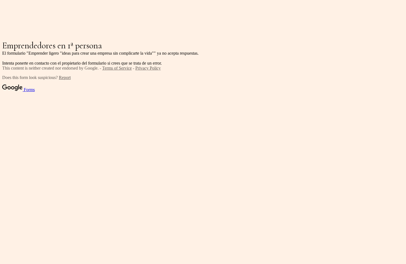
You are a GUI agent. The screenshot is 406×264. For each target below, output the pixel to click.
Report (65, 77)
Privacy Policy (148, 68)
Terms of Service (117, 68)
